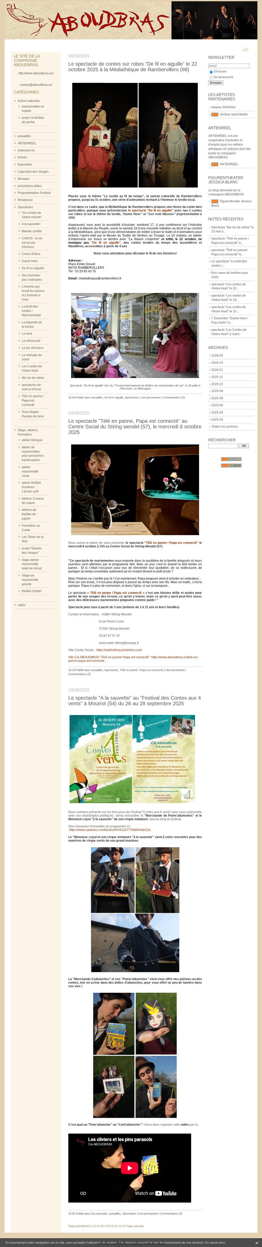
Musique (24, 179)
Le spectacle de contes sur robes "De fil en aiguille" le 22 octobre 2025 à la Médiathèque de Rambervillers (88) (132, 66)
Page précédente (79, 1226)
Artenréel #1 (26, 150)
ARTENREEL (27, 143)
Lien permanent (150, 397)
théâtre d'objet (31, 591)
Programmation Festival (34, 193)
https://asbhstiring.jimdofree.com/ (119, 650)
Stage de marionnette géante (30, 580)
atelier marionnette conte (30, 471)
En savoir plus (215, 1242)
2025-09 (217, 391)
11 (116, 1226)
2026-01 (217, 370)
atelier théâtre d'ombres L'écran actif (31, 487)
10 (112, 1226)
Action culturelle (29, 101)
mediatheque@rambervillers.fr (100, 278)
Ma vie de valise (33, 378)
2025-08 (217, 398)
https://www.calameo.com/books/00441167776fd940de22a (109, 830)
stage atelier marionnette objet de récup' (32, 564)
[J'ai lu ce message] (257, 1243)
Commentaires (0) (173, 397)
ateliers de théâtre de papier (29, 514)
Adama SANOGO (223, 107)
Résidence (25, 200)
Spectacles (25, 207)
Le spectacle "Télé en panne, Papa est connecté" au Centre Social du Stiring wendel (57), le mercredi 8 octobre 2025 (134, 426)
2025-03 (217, 419)
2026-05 (217, 355)
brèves (22, 157)
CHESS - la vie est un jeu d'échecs (32, 243)
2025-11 (217, 377)
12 (120, 1226)
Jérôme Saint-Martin (234, 114)
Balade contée (32, 231)
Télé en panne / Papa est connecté (32, 400)
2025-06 (217, 405)
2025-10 (217, 384)
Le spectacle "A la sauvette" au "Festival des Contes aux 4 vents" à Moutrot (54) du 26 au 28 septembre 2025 (134, 700)
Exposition (25, 164)
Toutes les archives (224, 426)
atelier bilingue (32, 440)
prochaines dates (30, 186)
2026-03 (217, 362)
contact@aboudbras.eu (36, 85)
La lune (27, 333)
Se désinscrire (224, 77)
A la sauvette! (31, 224)
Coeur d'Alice (31, 254)
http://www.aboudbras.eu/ (35, 73)
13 (123, 1226)
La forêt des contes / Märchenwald (31, 311)
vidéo (21, 605)
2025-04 (217, 412)
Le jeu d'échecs (32, 348)
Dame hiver (30, 261)
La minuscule (31, 341)
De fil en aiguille (33, 268)
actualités (24, 136)
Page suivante (135, 1226)
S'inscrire (220, 71)
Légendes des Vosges (33, 171)
